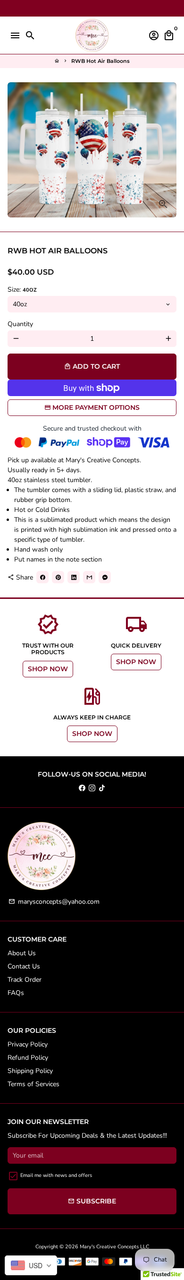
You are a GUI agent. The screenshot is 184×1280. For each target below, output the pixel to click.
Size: (22, 289)
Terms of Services (33, 1084)
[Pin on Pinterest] (58, 577)
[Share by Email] (89, 577)
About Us (22, 953)
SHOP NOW (48, 669)
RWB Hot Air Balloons (100, 61)
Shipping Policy (30, 1070)
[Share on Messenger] (105, 577)
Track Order (25, 979)
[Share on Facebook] (42, 577)
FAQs (16, 992)
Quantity (20, 324)
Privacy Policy (28, 1044)
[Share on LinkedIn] (73, 577)
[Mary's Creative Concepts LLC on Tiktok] (102, 788)
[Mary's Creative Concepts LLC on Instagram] (92, 788)
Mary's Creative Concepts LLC (114, 1246)
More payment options (96, 407)
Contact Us (24, 966)
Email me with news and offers (56, 1175)
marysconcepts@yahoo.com (54, 901)
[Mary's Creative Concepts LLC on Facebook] (82, 788)
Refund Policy (28, 1057)
